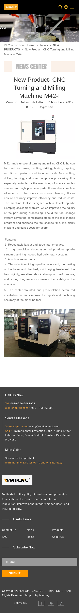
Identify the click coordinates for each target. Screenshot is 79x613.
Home (30, 537)
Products (57, 530)
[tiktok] (61, 603)
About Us (58, 537)
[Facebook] (41, 603)
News (30, 530)
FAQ (4, 537)
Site (50, 107)
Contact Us (9, 530)
